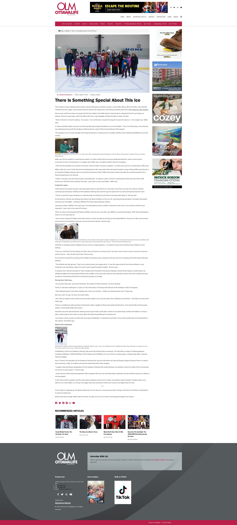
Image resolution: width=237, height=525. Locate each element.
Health (84, 24)
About (128, 17)
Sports (77, 24)
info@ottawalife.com (161, 460)
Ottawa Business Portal (133, 24)
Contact (151, 17)
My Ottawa (173, 24)
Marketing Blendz (63, 503)
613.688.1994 (61, 487)
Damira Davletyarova (65, 95)
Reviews (118, 24)
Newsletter (161, 17)
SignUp (175, 17)
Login (169, 17)
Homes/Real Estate (160, 24)
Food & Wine (93, 24)
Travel (102, 24)
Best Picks (147, 24)
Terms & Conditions (154, 522)
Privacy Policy (167, 522)
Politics (110, 24)
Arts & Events (67, 24)
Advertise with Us (139, 17)
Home (122, 17)
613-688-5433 (61, 485)
